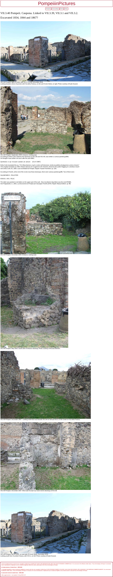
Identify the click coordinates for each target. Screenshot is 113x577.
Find (61, 8)
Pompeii (48, 8)
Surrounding (55, 8)
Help (66, 8)
